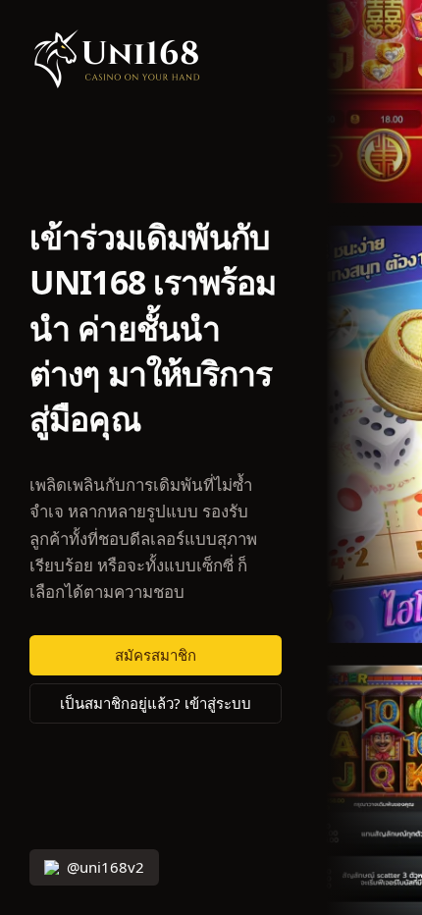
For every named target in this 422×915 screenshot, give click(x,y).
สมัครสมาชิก (155, 655)
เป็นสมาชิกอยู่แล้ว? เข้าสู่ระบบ (155, 703)
